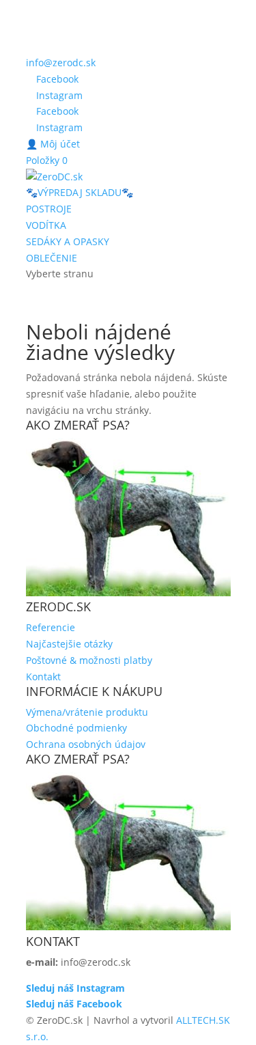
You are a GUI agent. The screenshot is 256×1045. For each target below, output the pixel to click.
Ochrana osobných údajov (85, 744)
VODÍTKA (46, 225)
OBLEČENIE (51, 257)
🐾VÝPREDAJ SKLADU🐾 (79, 192)
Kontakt (43, 676)
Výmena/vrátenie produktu (87, 712)
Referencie (50, 627)
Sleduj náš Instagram (75, 987)
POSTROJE (49, 208)
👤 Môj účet (53, 143)
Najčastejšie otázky (69, 643)
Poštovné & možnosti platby (89, 660)
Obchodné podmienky (76, 727)
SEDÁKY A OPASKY (67, 241)
